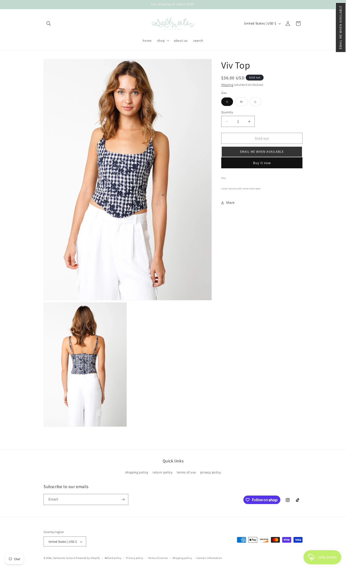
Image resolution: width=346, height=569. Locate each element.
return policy (162, 472)
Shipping (227, 84)
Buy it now (262, 163)
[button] (340, 27)
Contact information (209, 558)
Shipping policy (182, 558)
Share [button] (230, 202)
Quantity (227, 112)
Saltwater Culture (64, 558)
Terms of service (158, 558)
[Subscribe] (123, 499)
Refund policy (113, 558)
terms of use (186, 472)
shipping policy (136, 472)
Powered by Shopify (88, 558)
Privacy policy (134, 558)
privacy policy (210, 472)
